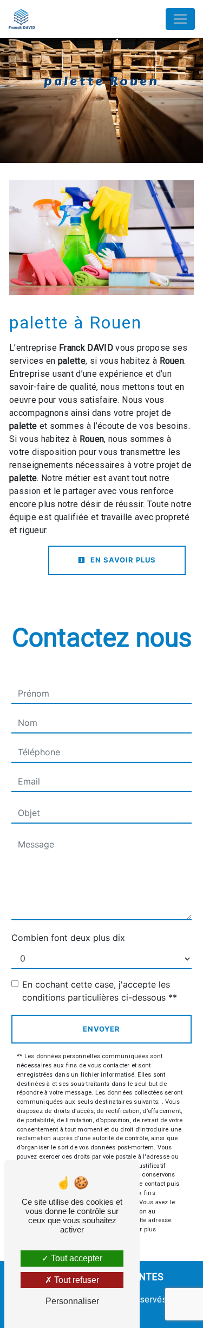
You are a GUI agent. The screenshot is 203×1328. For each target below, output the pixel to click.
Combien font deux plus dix (68, 937)
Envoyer (101, 1029)
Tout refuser (75, 1280)
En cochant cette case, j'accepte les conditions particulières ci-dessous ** (99, 991)
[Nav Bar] (180, 19)
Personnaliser (72, 1301)
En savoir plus (122, 559)
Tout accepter (75, 1258)
